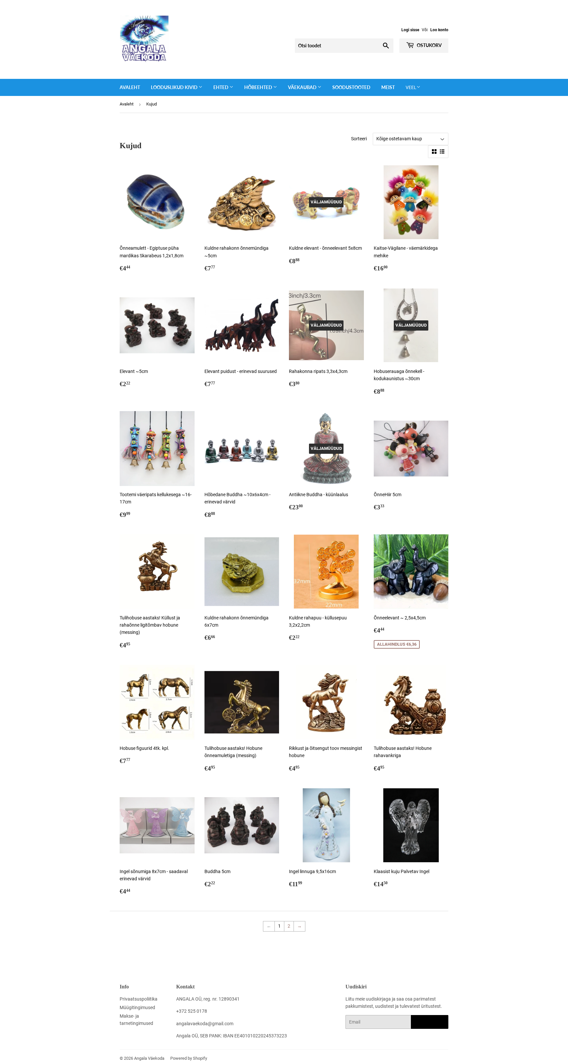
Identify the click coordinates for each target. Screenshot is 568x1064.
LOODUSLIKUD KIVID (175, 87)
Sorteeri (359, 138)
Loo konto (439, 30)
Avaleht (130, 87)
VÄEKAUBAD (303, 87)
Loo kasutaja (429, 1022)
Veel (411, 87)
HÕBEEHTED (258, 87)
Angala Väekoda (149, 1058)
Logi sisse (410, 30)
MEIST (388, 87)
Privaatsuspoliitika (138, 999)
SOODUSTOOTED (351, 87)
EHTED (221, 87)
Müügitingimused (137, 1007)
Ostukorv (429, 45)
